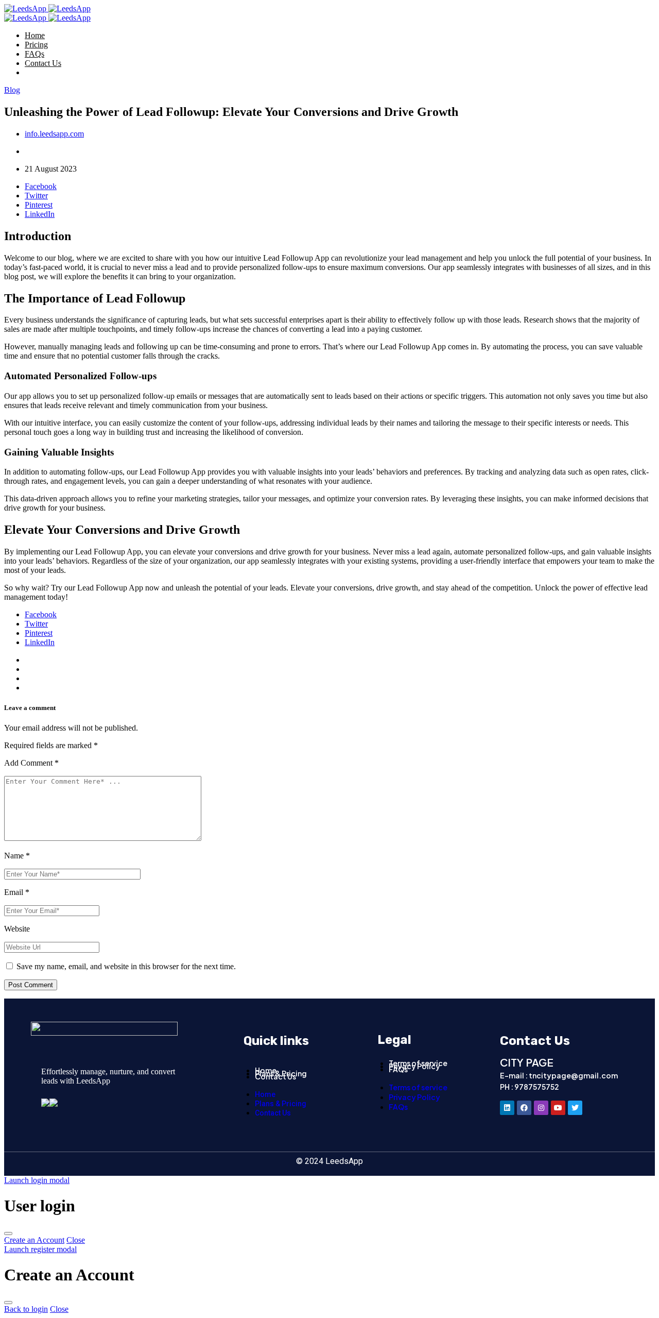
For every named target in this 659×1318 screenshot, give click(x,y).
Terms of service (418, 1087)
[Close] (8, 1233)
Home (35, 35)
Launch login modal (37, 1180)
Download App (50, 72)
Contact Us (43, 63)
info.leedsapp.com (54, 133)
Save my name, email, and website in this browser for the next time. (126, 966)
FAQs (34, 53)
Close (75, 1240)
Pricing (36, 44)
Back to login (26, 1309)
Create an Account (34, 1240)
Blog (12, 90)
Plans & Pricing (280, 1104)
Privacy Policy (414, 1066)
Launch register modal (40, 1249)
